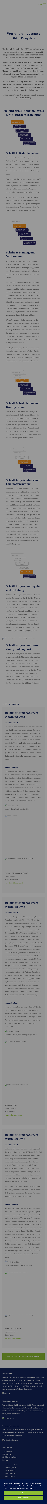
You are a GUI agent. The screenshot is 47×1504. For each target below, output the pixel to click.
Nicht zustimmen (23, 1498)
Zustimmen (23, 1493)
